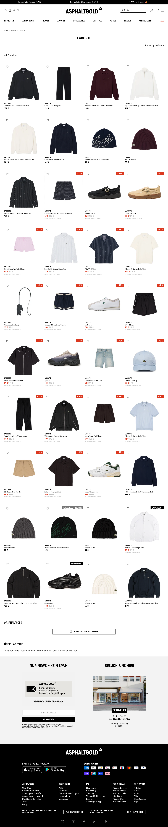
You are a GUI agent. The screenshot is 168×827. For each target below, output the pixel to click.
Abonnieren (48, 719)
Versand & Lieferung (95, 796)
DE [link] (10, 10)
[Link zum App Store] (32, 769)
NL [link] (14, 10)
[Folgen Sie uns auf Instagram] (62, 821)
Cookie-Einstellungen (69, 793)
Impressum (63, 798)
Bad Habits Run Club (31, 798)
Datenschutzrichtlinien (36, 726)
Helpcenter (91, 787)
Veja (136, 801)
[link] (84, 10)
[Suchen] (123, 10)
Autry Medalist (119, 801)
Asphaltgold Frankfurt (32, 793)
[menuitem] (18, 45)
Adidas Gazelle (119, 793)
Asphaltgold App (93, 801)
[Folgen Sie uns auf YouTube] (94, 821)
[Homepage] (84, 751)
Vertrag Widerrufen (74, 812)
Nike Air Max (118, 798)
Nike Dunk (117, 796)
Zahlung (90, 793)
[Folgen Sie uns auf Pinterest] (106, 821)
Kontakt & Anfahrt (30, 790)
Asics (136, 790)
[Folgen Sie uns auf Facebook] (84, 821)
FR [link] (18, 10)
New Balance (140, 798)
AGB (61, 787)
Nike (136, 796)
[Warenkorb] (162, 10)
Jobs (24, 801)
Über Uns (26, 787)
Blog (24, 804)
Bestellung (91, 790)
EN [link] (6, 10)
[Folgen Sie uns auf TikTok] (73, 821)
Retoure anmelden (135, 812)
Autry (136, 793)
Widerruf (63, 790)
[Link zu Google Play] (55, 769)
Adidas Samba (119, 790)
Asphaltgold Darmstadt (32, 796)
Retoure (89, 798)
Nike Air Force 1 (120, 787)
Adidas (137, 787)
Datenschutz (64, 796)
